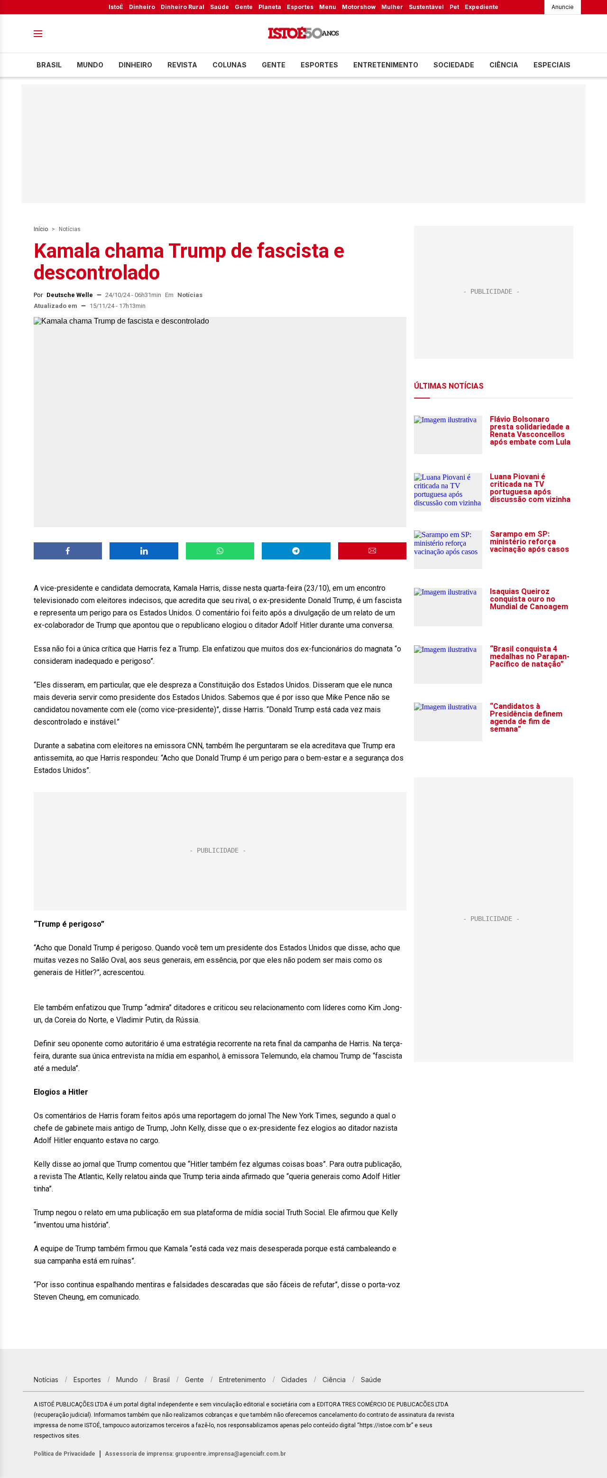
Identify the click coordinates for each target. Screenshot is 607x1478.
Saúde (219, 6)
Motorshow (359, 6)
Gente (244, 6)
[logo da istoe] (303, 33)
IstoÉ (116, 6)
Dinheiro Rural (182, 6)
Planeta (269, 6)
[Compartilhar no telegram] (296, 550)
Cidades (294, 1380)
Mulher (392, 6)
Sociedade (453, 65)
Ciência (503, 65)
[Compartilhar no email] (372, 550)
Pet (454, 6)
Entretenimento (385, 65)
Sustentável (426, 6)
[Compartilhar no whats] (220, 550)
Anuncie (563, 6)
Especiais (551, 65)
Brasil (49, 65)
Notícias (70, 229)
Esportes (300, 6)
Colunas (229, 65)
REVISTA (182, 65)
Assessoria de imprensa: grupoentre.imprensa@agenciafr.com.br (195, 1453)
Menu (327, 6)
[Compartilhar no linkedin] (144, 550)
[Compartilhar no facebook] (68, 550)
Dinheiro (142, 6)
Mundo (90, 65)
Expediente (481, 6)
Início (41, 229)
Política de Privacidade (64, 1453)
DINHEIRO (135, 65)
